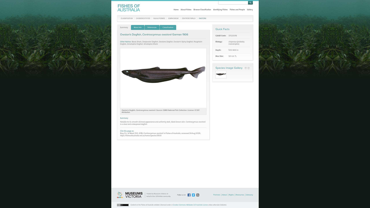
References (152, 27)
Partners (216, 195)
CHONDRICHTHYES (143, 18)
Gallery (250, 10)
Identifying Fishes (220, 10)
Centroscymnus (188, 18)
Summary (124, 27)
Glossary (249, 195)
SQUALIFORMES (159, 18)
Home (176, 10)
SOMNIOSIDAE (173, 18)
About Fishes (186, 10)
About (224, 195)
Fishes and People (237, 10)
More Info (137, 27)
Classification (127, 18)
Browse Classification (202, 10)
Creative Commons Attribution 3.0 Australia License (190, 205)
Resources (240, 195)
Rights (231, 195)
